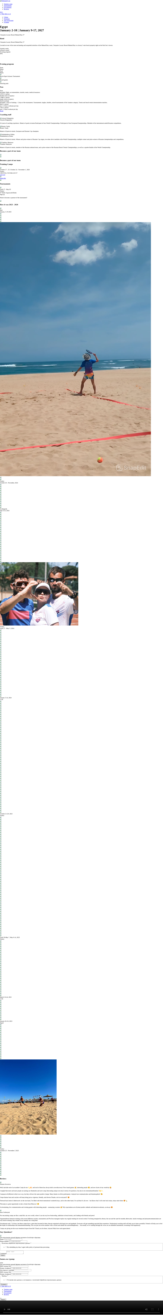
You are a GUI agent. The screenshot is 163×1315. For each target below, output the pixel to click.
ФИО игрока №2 (5, 1272)
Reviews (6, 9)
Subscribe (3, 178)
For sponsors (7, 7)
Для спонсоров (8, 20)
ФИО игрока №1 (5, 1266)
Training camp (8, 4)
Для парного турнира (7, 1270)
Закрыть (3, 1299)
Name (2, 1239)
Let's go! (2, 175)
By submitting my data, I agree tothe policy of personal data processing (28, 1247)
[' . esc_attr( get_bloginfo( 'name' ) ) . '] (5, 1)
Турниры (7, 19)
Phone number (5, 1241)
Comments (3, 1253)
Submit (3, 1255)
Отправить (4, 1284)
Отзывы (6, 22)
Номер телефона (5, 1268)
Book (1, 111)
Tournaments (8, 5)
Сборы (6, 17)
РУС (1, 12)
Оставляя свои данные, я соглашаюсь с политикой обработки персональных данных (34, 1280)
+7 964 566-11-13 (5, 14)
